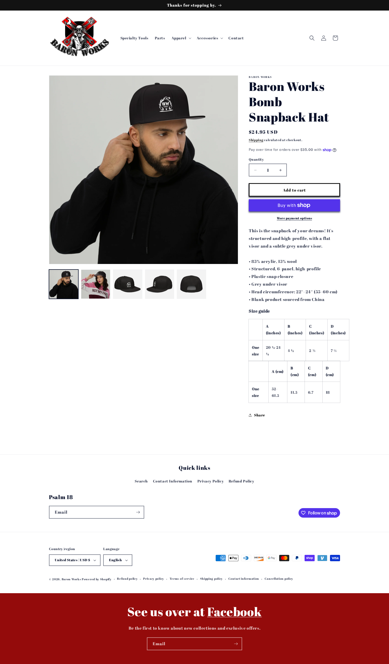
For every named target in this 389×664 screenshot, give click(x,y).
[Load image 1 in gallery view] (63, 284)
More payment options (294, 218)
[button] (180, 38)
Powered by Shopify (97, 579)
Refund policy (127, 579)
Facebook (234, 611)
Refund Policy (241, 481)
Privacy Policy (210, 481)
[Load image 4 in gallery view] (159, 284)
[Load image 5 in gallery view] (191, 284)
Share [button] (259, 414)
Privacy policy (153, 579)
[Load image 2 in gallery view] (95, 284)
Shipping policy (211, 579)
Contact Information (172, 481)
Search (141, 481)
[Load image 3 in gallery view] (127, 284)
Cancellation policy (279, 579)
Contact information (243, 579)
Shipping (256, 140)
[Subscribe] (138, 512)
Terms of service (182, 579)
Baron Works (72, 579)
